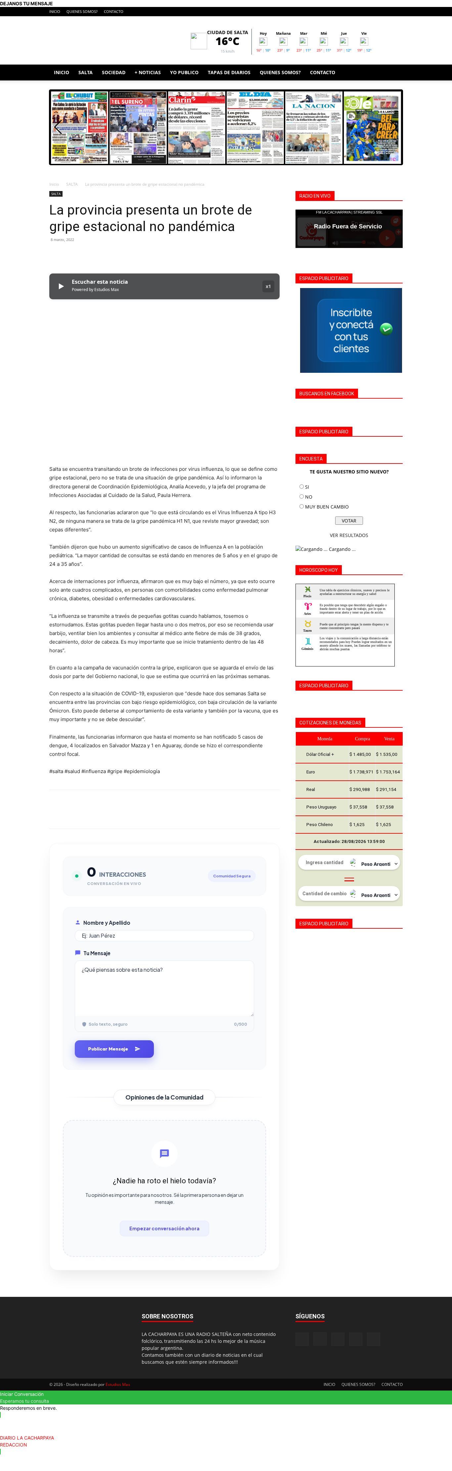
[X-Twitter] (387, 11)
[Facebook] (354, 11)
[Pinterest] (86, 254)
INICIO (54, 11)
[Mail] (376, 11)
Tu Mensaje (97, 953)
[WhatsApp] (101, 254)
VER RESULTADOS (349, 535)
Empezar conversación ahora (164, 1228)
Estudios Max (118, 1384)
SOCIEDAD (113, 72)
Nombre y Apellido (106, 922)
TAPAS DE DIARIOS (229, 72)
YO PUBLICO (184, 72)
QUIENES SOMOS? (82, 11)
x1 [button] (268, 286)
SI (307, 487)
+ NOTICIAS (148, 72)
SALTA (85, 72)
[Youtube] (398, 11)
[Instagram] (365, 11)
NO (308, 497)
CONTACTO (113, 11)
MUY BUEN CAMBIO (327, 507)
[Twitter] (71, 254)
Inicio (54, 184)
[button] (395, 73)
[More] (117, 254)
